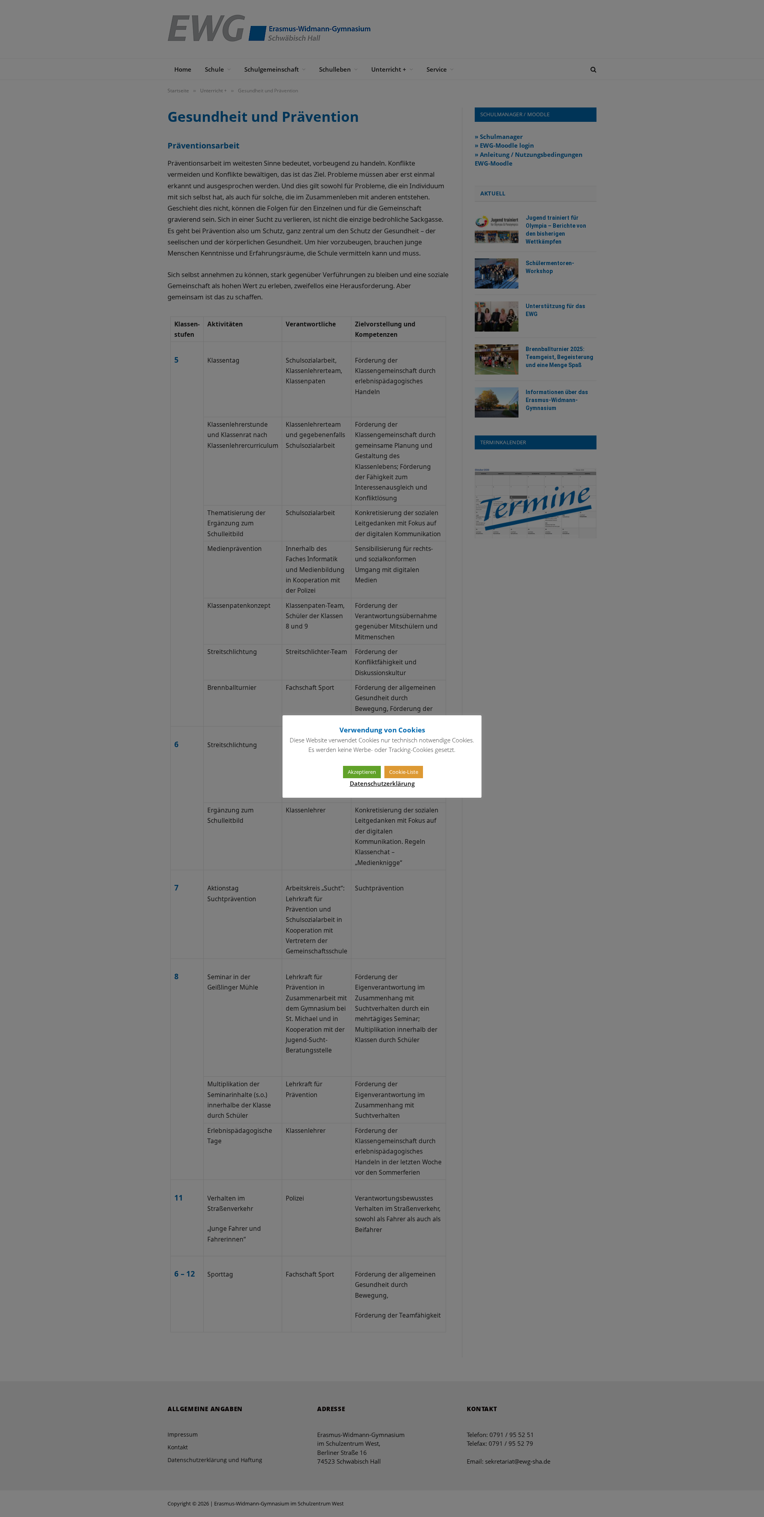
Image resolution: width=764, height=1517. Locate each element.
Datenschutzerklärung (382, 783)
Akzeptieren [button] (362, 771)
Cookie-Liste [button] (403, 771)
